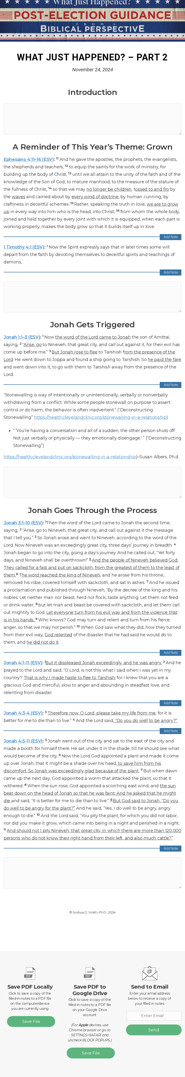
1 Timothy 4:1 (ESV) (24, 247)
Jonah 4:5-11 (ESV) (23, 740)
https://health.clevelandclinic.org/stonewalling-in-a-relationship (100, 417)
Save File (31, 1021)
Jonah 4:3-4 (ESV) (23, 713)
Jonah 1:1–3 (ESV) (22, 337)
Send (153, 1029)
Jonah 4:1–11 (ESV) (23, 662)
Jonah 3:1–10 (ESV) (23, 522)
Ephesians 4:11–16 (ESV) (29, 159)
